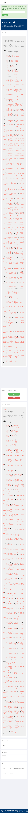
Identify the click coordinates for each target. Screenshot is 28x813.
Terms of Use (22, 810)
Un (6, 2)
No (14, 397)
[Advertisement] (12, 378)
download (14, 33)
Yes (14, 394)
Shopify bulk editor (10, 811)
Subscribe (5, 15)
